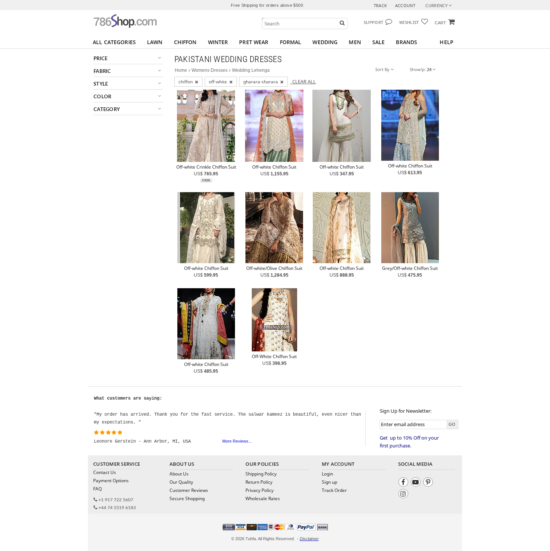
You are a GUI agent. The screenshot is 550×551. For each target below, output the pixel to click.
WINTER (218, 42)
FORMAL (291, 42)
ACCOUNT (405, 5)
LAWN (155, 42)
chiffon (186, 82)
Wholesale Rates (262, 498)
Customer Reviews (188, 490)
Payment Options (111, 480)
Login (327, 474)
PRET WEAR (253, 42)
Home (181, 70)
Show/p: (420, 69)
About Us (179, 474)
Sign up (329, 482)
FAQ (97, 489)
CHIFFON (185, 42)
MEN (355, 42)
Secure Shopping (187, 498)
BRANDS (406, 42)
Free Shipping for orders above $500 (267, 5)
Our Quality (181, 482)
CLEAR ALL (303, 81)
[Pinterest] (429, 483)
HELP (446, 42)
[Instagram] (404, 495)
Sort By (383, 69)
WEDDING (324, 42)
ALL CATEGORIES (114, 42)
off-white (219, 82)
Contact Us (104, 472)
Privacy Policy (259, 490)
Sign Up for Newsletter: (405, 410)
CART (440, 23)
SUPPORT (373, 22)
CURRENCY (437, 5)
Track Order (334, 490)
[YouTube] (416, 483)
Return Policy (258, 482)
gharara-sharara (261, 82)
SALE (378, 42)
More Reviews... (237, 441)
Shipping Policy (260, 474)
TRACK (380, 5)
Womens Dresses (209, 70)
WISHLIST (409, 22)
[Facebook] (404, 483)
